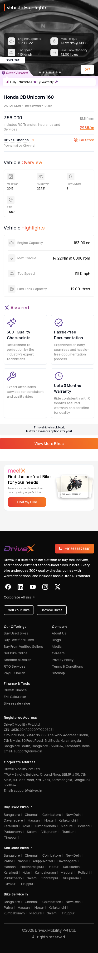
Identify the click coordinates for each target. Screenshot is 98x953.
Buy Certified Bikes (19, 640)
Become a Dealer (17, 659)
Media (57, 646)
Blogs (56, 640)
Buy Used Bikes (16, 633)
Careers (58, 653)
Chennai (32, 814)
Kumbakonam (46, 826)
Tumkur (69, 831)
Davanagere (14, 820)
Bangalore (13, 814)
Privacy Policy (63, 659)
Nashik (24, 861)
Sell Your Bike (19, 610)
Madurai (68, 826)
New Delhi (74, 814)
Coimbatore (52, 814)
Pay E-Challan (14, 673)
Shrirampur (50, 878)
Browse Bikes (52, 610)
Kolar (27, 826)
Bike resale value (17, 703)
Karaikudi (12, 826)
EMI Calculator (15, 696)
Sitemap (58, 673)
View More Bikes (49, 443)
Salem (33, 831)
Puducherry (14, 831)
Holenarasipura (33, 866)
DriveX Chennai (16, 140)
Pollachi (85, 826)
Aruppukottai (44, 861)
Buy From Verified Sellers (23, 646)
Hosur (50, 820)
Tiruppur (11, 837)
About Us (59, 633)
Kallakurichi (68, 820)
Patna (9, 861)
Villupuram (50, 831)
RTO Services (14, 666)
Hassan (35, 820)
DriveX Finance (15, 690)
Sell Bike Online (16, 653)
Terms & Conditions (67, 666)
